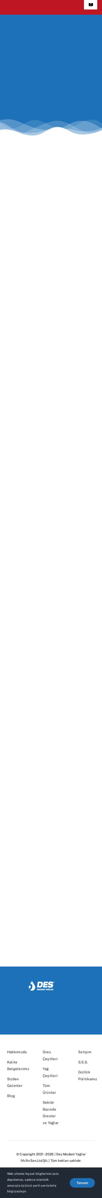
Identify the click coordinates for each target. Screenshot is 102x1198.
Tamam (82, 1183)
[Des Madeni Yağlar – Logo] (51, 982)
